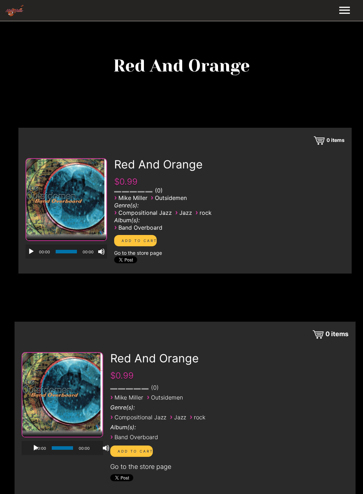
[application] (66, 252)
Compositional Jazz (145, 212)
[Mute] (101, 251)
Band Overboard (140, 227)
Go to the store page (138, 253)
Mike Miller (132, 197)
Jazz (185, 212)
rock (206, 212)
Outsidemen (171, 197)
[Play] (31, 251)
